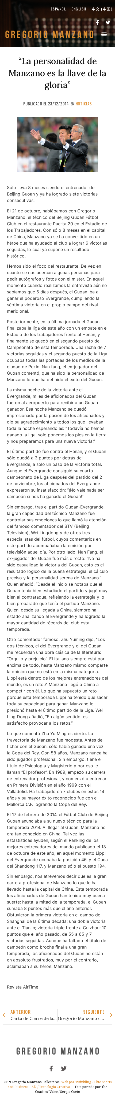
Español (58, 9)
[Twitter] (107, 22)
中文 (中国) (102, 9)
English (78, 9)
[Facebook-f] (97, 22)
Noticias (84, 103)
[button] (104, 34)
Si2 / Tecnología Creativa (51, 1087)
